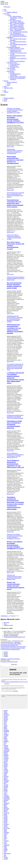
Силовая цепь (13, 65)
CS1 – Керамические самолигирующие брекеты (17, 34)
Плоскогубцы (10, 71)
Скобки (9, 15)
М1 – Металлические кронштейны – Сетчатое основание (16, 18)
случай (8, 83)
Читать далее (10, 146)
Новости (6, 80)
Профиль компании (12, 12)
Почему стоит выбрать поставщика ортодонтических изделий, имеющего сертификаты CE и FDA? (15, 119)
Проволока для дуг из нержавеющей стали (15, 50)
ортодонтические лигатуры (17, 648)
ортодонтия (4, 643)
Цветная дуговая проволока (17, 61)
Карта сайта (10, 642)
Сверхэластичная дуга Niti (17, 48)
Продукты (6, 13)
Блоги (8, 85)
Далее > (6, 616)
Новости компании (12, 82)
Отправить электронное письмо (9, 661)
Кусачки (12, 72)
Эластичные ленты (12, 62)
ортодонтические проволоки (8, 646)
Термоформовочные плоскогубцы (15, 74)
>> (9, 616)
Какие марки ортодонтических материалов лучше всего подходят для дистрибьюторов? (15, 160)
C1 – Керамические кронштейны (18, 31)
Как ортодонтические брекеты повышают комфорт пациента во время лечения (14, 285)
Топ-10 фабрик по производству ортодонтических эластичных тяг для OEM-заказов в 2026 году (15, 464)
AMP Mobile (17, 642)
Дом (5, 9)
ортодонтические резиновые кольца (10, 649)
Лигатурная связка (15, 64)
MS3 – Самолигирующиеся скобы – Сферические (17, 29)
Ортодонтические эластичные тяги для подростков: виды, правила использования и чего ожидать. (15, 203)
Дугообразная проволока (13, 47)
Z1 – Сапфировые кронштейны (18, 36)
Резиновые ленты (14, 66)
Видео (5, 86)
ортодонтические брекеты (14, 643)
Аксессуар (12, 69)
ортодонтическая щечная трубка (9, 645)
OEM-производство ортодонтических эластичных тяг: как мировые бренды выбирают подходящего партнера (15, 329)
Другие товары (11, 68)
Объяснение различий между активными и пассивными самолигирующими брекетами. (14, 424)
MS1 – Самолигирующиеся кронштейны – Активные (17, 24)
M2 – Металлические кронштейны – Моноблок (17, 21)
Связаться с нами (8, 87)
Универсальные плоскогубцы (18, 76)
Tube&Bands (10, 37)
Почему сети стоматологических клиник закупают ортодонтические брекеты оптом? (15, 585)
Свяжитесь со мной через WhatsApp (10, 658)
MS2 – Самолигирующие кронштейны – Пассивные (17, 27)
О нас (5, 10)
